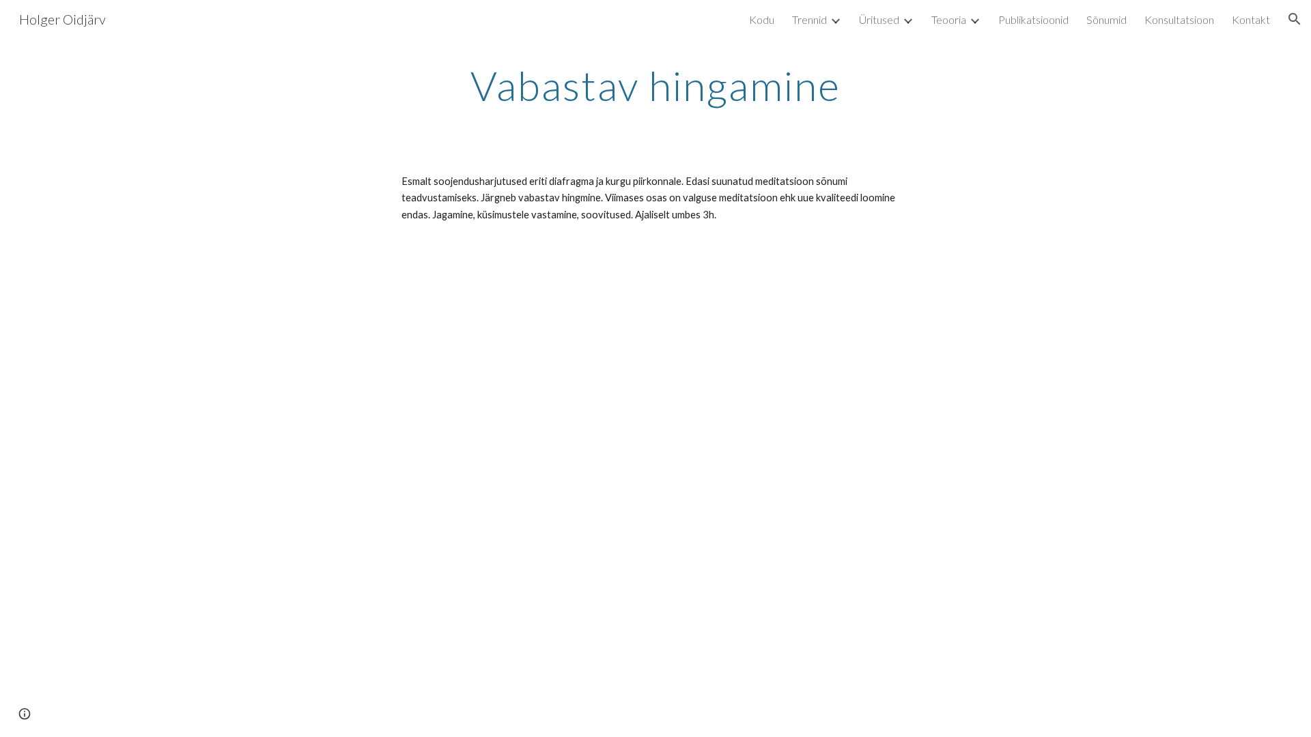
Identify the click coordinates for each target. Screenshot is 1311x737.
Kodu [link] (761, 19)
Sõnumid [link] (1106, 19)
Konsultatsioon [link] (1179, 19)
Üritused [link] (879, 19)
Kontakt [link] (1251, 19)
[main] (655, 85)
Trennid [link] (809, 19)
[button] (1294, 19)
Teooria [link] (948, 19)
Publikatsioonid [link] (1033, 19)
